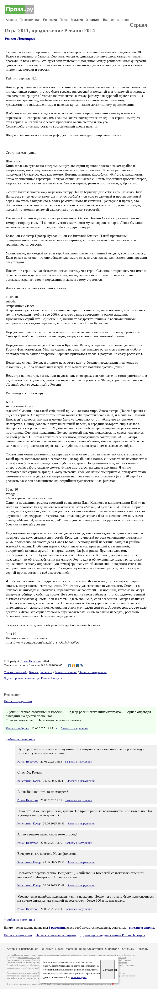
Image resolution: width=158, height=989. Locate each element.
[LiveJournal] (82, 665)
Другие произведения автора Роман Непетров (33, 678)
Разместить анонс (66, 672)
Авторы (11, 19)
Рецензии (50, 19)
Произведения (29, 19)
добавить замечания (21, 739)
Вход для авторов (116, 19)
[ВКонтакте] (70, 665)
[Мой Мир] (78, 665)
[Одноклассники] (74, 665)
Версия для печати (40, 672)
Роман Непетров (20, 38)
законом (122, 957)
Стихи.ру (128, 948)
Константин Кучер (17, 728)
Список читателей (15, 672)
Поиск (64, 19)
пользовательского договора (31, 957)
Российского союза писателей (96, 984)
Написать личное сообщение (56, 935)
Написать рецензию (18, 701)
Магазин (77, 19)
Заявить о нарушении (93, 672)
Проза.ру (142, 948)
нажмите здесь (79, 977)
